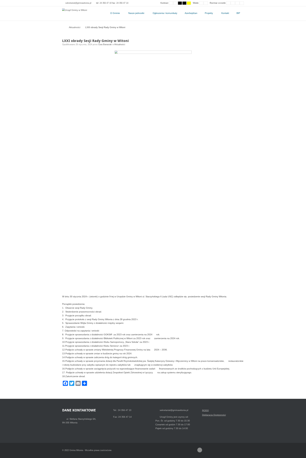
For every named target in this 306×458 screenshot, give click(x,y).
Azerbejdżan (191, 13)
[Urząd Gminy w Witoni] (74, 10)
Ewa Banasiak (105, 44)
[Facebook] (199, 450)
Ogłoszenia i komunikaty (165, 13)
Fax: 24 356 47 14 (122, 417)
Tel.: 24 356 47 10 (122, 410)
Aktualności (74, 27)
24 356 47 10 (106, 3)
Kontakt (225, 13)
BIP (238, 13)
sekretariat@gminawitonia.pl (78, 3)
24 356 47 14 (122, 3)
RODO (205, 410)
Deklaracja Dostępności (214, 415)
